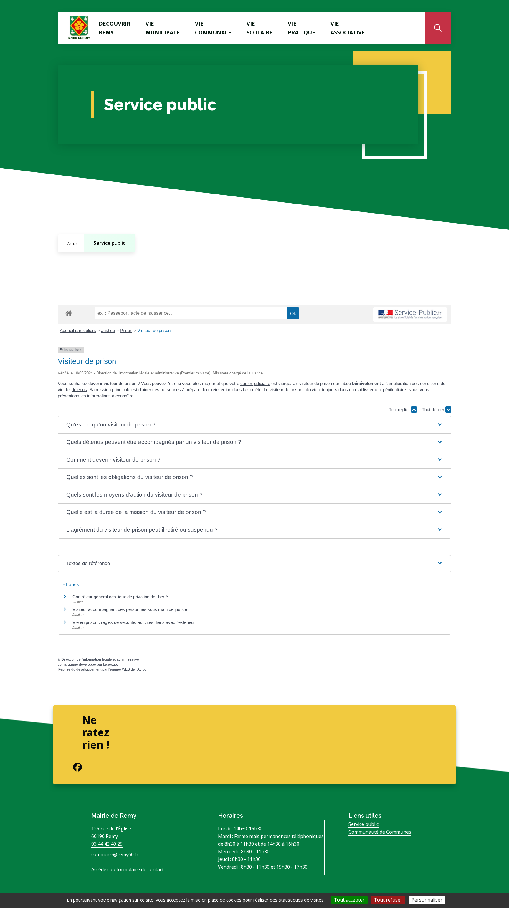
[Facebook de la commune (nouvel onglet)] (73, 767)
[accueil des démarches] (68, 312)
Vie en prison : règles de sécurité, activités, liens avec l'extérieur (133, 622)
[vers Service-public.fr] (410, 314)
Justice (108, 330)
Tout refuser (388, 900)
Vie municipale (163, 28)
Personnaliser (427, 900)
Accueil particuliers (78, 330)
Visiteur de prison (154, 330)
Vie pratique (301, 28)
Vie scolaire (259, 28)
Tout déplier (433, 409)
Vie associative (347, 28)
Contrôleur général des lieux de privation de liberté (120, 596)
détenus (79, 389)
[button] (254, 425)
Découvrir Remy (114, 28)
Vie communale (213, 28)
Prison (126, 330)
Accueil (73, 243)
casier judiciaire (255, 383)
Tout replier (400, 409)
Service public (109, 243)
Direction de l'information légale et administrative (100, 659)
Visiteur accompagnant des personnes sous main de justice (129, 609)
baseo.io (110, 664)
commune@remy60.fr (114, 854)
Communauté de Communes (379, 832)
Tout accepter (349, 900)
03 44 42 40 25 (107, 844)
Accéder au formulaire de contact (127, 869)
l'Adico (141, 669)
